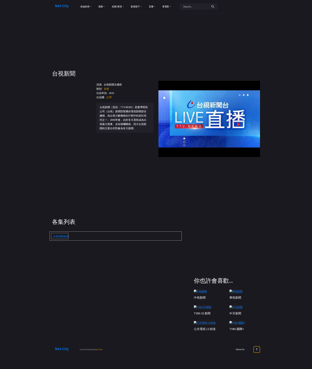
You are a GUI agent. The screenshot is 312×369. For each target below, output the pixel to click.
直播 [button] (151, 6)
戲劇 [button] (100, 6)
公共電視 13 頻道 (205, 329)
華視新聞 (235, 297)
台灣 (108, 97)
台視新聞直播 (60, 236)
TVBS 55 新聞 (202, 313)
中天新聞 (235, 313)
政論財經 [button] (85, 6)
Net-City (98, 349)
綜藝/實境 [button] (117, 6)
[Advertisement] (156, 47)
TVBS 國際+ (236, 329)
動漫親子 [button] (135, 6)
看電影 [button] (165, 6)
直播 (106, 88)
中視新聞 (200, 297)
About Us (240, 349)
